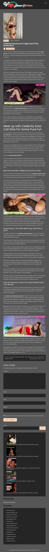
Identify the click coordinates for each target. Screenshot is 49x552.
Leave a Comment (14, 40)
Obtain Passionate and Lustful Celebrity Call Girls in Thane (21, 481)
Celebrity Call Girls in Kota (25, 233)
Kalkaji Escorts (10, 532)
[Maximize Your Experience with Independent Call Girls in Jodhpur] (11, 487)
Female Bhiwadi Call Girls (15, 155)
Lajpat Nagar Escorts (11, 525)
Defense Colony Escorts (12, 527)
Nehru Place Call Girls (12, 514)
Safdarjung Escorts (11, 534)
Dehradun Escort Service (9, 502)
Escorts (6, 40)
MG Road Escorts (11, 510)
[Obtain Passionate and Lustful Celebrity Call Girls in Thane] (11, 475)
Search (5, 425)
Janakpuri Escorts (11, 540)
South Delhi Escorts (11, 530)
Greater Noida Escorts (12, 523)
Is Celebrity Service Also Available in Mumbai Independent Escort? (23, 444)
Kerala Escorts (10, 521)
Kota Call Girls (7, 134)
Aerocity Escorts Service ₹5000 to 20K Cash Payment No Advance (23, 456)
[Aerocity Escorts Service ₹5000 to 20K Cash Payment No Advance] (11, 451)
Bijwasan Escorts (10, 538)
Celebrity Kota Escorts (21, 108)
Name (5, 392)
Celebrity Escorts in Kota (38, 173)
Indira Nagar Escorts (11, 519)
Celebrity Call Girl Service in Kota (14, 296)
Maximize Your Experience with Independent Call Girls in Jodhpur (22, 492)
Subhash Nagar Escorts (12, 512)
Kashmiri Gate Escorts (12, 517)
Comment (6, 371)
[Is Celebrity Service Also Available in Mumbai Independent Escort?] (11, 439)
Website (5, 407)
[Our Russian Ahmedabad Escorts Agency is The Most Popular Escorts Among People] (11, 462)
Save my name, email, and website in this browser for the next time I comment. (24, 415)
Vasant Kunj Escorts (11, 536)
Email (5, 399)
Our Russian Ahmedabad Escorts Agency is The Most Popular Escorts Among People (23, 468)
